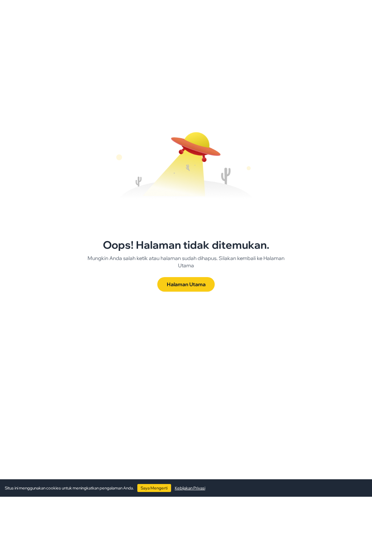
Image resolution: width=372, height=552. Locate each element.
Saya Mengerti (154, 488)
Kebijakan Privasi (190, 488)
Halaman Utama (186, 284)
